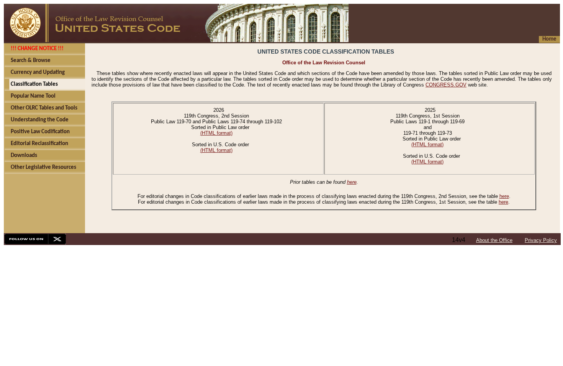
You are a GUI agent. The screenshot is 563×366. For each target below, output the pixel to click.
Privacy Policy (541, 240)
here (352, 182)
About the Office (494, 240)
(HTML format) (216, 133)
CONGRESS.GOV (446, 85)
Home (549, 39)
